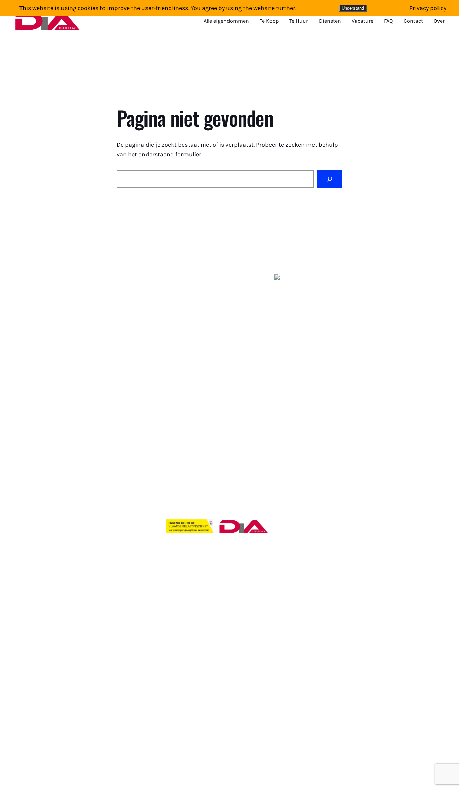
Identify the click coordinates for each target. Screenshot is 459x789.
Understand (353, 8)
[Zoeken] (329, 179)
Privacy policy (427, 8)
